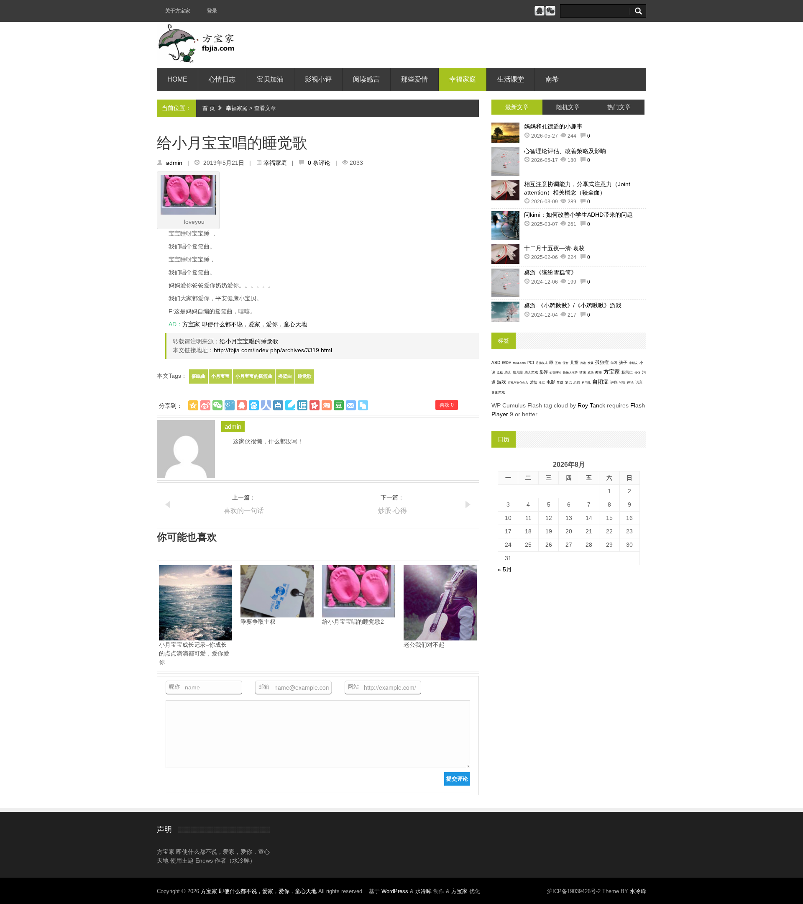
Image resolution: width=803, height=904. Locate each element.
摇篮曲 (285, 376)
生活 (542, 382)
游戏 (501, 381)
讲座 (614, 382)
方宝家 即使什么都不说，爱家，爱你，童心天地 (244, 324)
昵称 (174, 687)
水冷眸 (423, 891)
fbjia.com (519, 362)
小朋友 (633, 362)
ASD (495, 362)
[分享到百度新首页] (254, 405)
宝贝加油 (270, 79)
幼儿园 (518, 372)
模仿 (637, 372)
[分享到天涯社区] (302, 405)
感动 (590, 372)
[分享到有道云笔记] (290, 405)
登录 (212, 11)
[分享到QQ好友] (242, 405)
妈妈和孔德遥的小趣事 (553, 126)
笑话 (560, 382)
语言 (639, 382)
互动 (558, 363)
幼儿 (507, 372)
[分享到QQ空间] (193, 405)
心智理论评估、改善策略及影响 (565, 151)
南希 (552, 79)
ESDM (506, 363)
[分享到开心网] (314, 405)
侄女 (565, 362)
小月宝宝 (220, 376)
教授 (598, 372)
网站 (353, 687)
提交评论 (457, 779)
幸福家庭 (462, 79)
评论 (630, 382)
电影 (551, 382)
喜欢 (447, 405)
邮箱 (263, 687)
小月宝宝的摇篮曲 (253, 376)
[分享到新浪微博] (205, 405)
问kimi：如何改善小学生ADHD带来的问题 (578, 214)
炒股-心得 (392, 510)
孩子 (623, 362)
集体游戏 (498, 392)
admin (174, 162)
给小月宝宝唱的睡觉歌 (249, 341)
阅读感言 (366, 79)
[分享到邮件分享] (351, 405)
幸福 (500, 372)
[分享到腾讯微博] (230, 405)
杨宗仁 (627, 372)
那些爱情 (414, 79)
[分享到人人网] (266, 405)
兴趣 (583, 362)
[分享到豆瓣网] (339, 405)
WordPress (394, 891)
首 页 (208, 108)
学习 (614, 363)
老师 (576, 382)
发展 (590, 362)
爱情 (533, 382)
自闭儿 (586, 382)
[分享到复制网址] (363, 405)
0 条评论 (319, 162)
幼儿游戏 (531, 372)
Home (177, 79)
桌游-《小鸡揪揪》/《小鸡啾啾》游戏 (572, 305)
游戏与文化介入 (518, 382)
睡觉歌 (305, 376)
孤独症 (602, 362)
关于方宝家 (177, 11)
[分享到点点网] (278, 405)
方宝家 (612, 372)
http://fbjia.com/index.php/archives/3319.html (273, 350)
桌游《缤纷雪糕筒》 (550, 272)
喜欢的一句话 (244, 510)
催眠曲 (198, 376)
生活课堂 (510, 79)
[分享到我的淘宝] (327, 405)
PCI (530, 363)
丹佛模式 (541, 363)
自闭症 (600, 382)
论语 (622, 382)
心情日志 (222, 79)
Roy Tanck (591, 405)
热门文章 (619, 107)
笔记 (568, 382)
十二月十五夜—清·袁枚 (554, 248)
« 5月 (505, 569)
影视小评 (318, 79)
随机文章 (568, 107)
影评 (544, 372)
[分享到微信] (217, 405)
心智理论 (555, 372)
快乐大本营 (570, 372)
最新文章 (517, 107)
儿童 (574, 362)
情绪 (582, 372)
